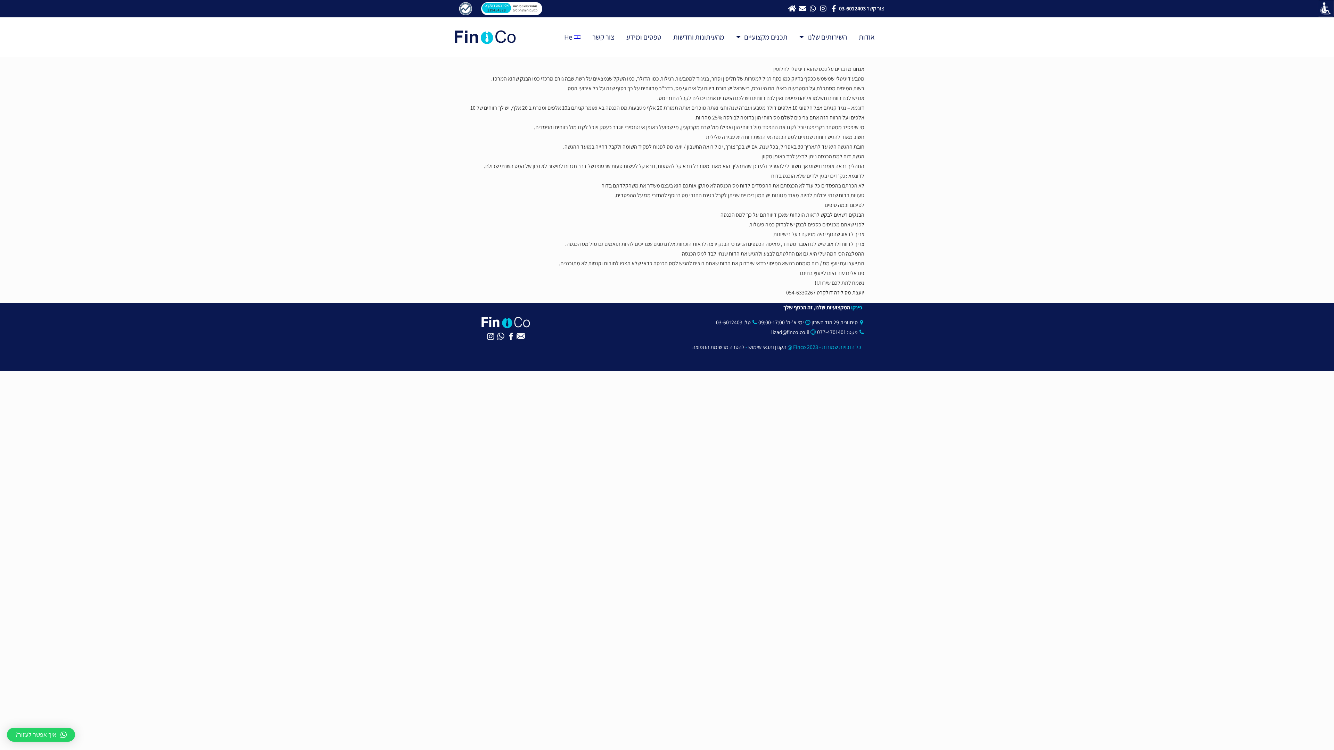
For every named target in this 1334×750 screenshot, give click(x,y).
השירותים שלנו (827, 37)
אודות (867, 37)
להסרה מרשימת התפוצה (719, 347)
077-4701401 (831, 332)
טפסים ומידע (643, 37)
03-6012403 (729, 322)
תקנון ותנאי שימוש (767, 347)
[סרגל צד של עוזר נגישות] (1325, 8)
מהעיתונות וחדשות (698, 37)
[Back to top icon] (1305, 738)
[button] (41, 735)
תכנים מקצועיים (766, 37)
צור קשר (603, 37)
